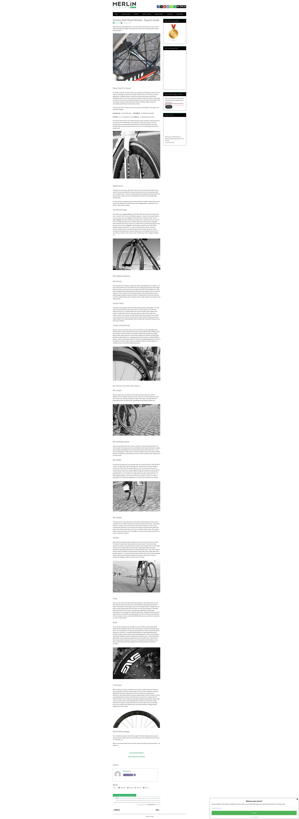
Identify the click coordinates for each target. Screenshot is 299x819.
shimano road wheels (151, 802)
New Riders (179, 14)
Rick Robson (117, 22)
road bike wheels (142, 802)
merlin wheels (135, 802)
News (116, 14)
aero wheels (121, 798)
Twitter (161, 6)
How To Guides (146, 14)
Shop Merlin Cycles (183, 7)
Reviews (136, 14)
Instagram (168, 6)
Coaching (170, 14)
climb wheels (148, 798)
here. (122, 739)
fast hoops (151, 800)
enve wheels (130, 800)
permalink (158, 804)
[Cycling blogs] (173, 40)
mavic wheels (129, 802)
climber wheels (154, 798)
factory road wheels (137, 800)
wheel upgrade (144, 804)
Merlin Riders (159, 14)
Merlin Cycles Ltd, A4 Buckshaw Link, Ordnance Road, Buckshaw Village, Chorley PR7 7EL (174, 138)
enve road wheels (123, 800)
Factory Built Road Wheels (136, 752)
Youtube (164, 6)
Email (171, 6)
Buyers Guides (126, 14)
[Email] (134, 775)
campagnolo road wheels (129, 798)
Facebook (158, 6)
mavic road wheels (121, 802)
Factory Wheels (145, 800)
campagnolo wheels (140, 798)
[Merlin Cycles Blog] (124, 8)
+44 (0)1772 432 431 (169, 142)
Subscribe (169, 106)
